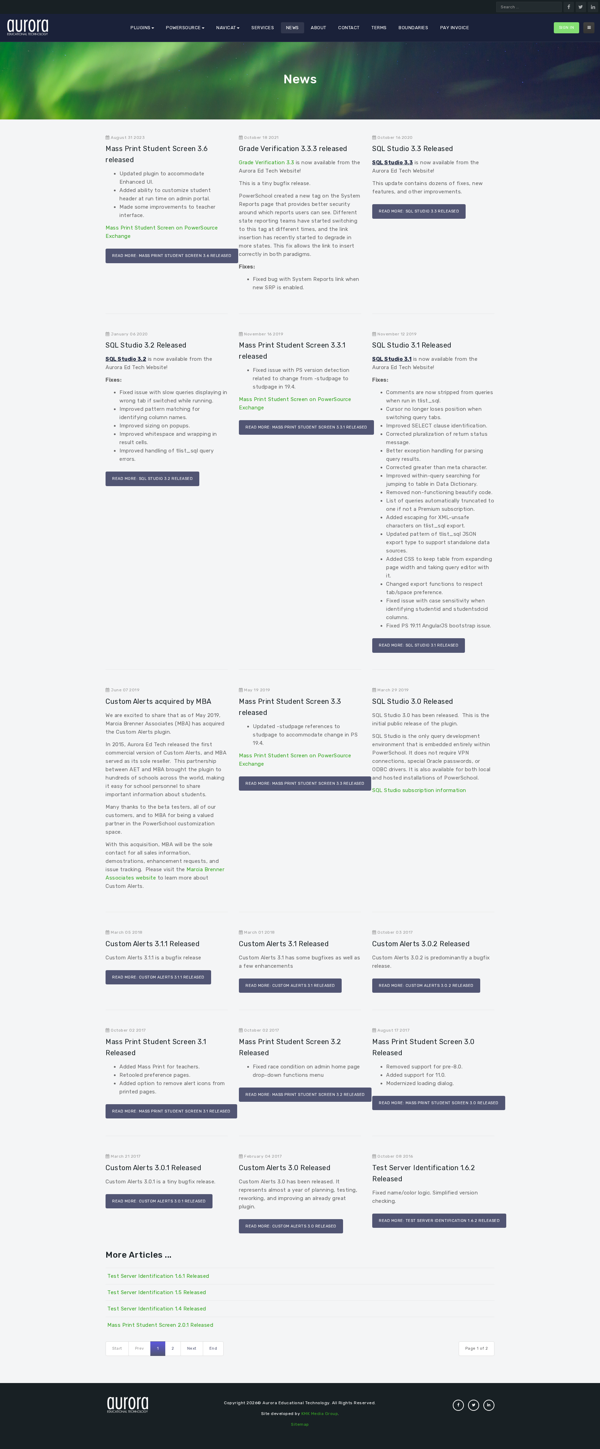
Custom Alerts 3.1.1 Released (153, 944)
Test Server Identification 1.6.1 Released (158, 1276)
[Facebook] (569, 7)
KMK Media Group (319, 1413)
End (213, 1348)
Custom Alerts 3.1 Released (284, 944)
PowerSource (183, 27)
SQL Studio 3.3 (392, 162)
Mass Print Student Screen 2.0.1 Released (160, 1325)
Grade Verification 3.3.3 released (293, 148)
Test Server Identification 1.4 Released (156, 1309)
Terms (379, 27)
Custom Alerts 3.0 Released (285, 1168)
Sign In (566, 27)
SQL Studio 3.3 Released (412, 148)
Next (192, 1348)
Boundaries (413, 27)
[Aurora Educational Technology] (28, 29)
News (292, 27)
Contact (349, 27)
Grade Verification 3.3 (266, 162)
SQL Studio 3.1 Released (412, 345)
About (318, 27)
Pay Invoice (454, 27)
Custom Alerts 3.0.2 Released (421, 944)
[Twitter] (581, 7)
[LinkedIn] (593, 7)
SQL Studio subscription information (419, 790)
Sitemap (300, 1424)
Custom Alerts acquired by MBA (158, 701)
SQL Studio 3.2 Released (146, 345)
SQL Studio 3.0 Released (412, 701)
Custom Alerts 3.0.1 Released (153, 1168)
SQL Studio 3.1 (391, 359)
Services (262, 27)
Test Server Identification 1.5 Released (156, 1292)
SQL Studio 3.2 (126, 359)
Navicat (226, 27)
